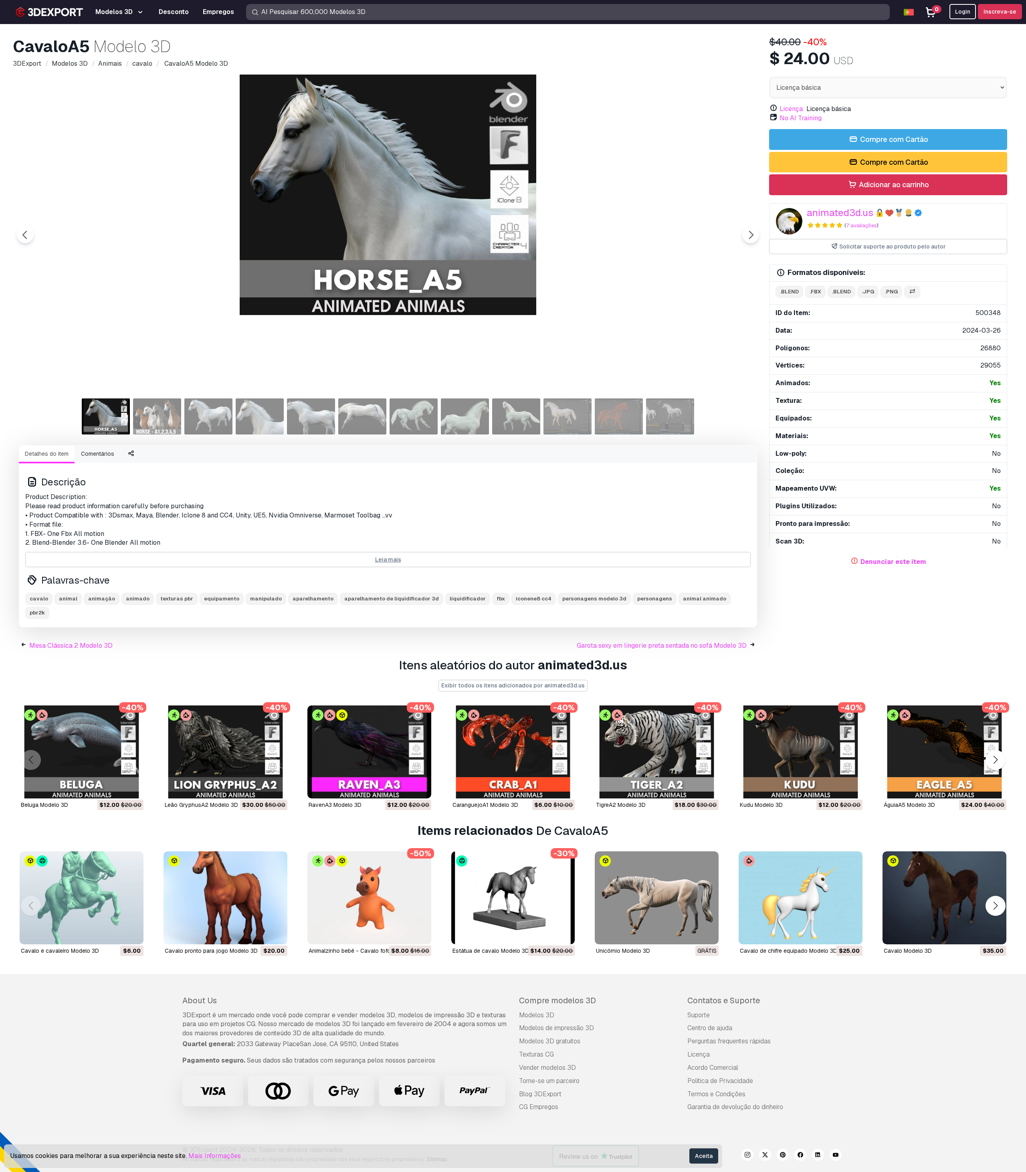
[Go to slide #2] (157, 416)
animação (101, 598)
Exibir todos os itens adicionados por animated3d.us (513, 685)
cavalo (39, 598)
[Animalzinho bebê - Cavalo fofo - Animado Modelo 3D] (369, 897)
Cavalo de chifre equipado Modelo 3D (788, 950)
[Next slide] (750, 234)
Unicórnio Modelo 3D (623, 950)
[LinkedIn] (818, 1156)
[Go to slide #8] (465, 416)
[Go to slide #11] (619, 416)
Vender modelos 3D (547, 1067)
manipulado (266, 598)
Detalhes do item (47, 453)
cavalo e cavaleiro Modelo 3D (60, 950)
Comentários (97, 453)
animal (68, 598)
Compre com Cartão (893, 139)
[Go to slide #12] (670, 416)
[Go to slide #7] (414, 416)
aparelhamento (313, 598)
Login (962, 11)
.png (891, 291)
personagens (654, 598)
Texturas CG (536, 1054)
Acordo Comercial (712, 1067)
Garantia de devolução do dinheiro (735, 1107)
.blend (789, 291)
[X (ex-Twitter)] (765, 1156)
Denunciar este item (893, 562)
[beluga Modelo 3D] (81, 751)
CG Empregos (538, 1107)
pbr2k (37, 612)
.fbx (815, 291)
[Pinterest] (783, 1156)
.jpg (868, 291)
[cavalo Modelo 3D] (944, 897)
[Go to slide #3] (208, 416)
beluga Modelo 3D (44, 804)
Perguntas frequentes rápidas (729, 1041)
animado (137, 598)
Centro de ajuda (709, 1028)
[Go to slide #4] (260, 416)
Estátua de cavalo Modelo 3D (490, 950)
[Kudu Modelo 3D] (800, 751)
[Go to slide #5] (311, 416)
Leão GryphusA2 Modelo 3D (201, 804)
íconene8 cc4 (533, 598)
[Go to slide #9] (516, 416)
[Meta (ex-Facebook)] (800, 1156)
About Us (199, 1000)
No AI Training (801, 118)
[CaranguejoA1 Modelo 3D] (513, 751)
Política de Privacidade (720, 1081)
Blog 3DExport (540, 1094)
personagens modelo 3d (594, 598)
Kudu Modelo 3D (761, 804)
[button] (995, 760)
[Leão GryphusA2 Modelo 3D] (225, 751)
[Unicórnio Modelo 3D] (657, 897)
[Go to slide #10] (567, 416)
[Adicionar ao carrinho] (115, 787)
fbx (501, 598)
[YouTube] (836, 1156)
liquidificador (468, 598)
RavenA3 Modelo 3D (335, 804)
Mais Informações (214, 1156)
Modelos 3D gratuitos (549, 1041)
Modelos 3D (536, 1015)
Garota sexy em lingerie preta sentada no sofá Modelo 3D (662, 645)
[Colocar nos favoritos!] (132, 787)
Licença (698, 1054)
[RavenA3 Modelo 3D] (369, 751)
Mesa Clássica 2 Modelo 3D (71, 645)
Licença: (792, 109)
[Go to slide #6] (362, 416)
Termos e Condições (716, 1094)
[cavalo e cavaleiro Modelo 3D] (81, 897)
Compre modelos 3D (557, 1000)
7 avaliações (861, 225)
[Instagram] (747, 1156)
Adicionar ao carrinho (893, 184)
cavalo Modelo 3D (908, 950)
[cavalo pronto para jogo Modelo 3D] (225, 897)
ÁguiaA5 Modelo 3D (909, 804)
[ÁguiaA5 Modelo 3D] (944, 751)
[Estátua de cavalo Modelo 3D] (513, 897)
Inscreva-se (1000, 11)
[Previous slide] (25, 234)
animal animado (704, 598)
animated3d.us (840, 212)
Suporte (698, 1015)
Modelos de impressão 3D (556, 1028)
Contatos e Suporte (723, 1000)
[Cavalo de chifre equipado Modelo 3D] (800, 897)
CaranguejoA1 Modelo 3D (485, 804)
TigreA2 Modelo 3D (621, 804)
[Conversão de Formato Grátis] (912, 292)
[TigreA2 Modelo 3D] (657, 751)
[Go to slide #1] (106, 416)
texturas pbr (176, 598)
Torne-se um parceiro (549, 1081)
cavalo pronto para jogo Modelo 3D (211, 950)
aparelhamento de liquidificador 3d (391, 598)
